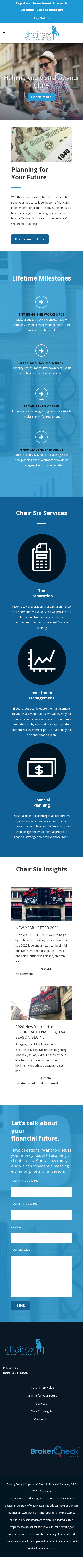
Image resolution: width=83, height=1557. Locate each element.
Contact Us (41, 1419)
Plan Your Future (30, 239)
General (46, 968)
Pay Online (41, 18)
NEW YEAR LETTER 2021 (37, 927)
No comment (24, 974)
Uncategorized (25, 1083)
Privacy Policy (14, 1484)
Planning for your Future (41, 1395)
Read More (41, 338)
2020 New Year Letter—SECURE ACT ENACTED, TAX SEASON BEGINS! (40, 1032)
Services (41, 1403)
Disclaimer (46, 1491)
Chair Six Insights (42, 1411)
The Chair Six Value (41, 1387)
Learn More (41, 97)
